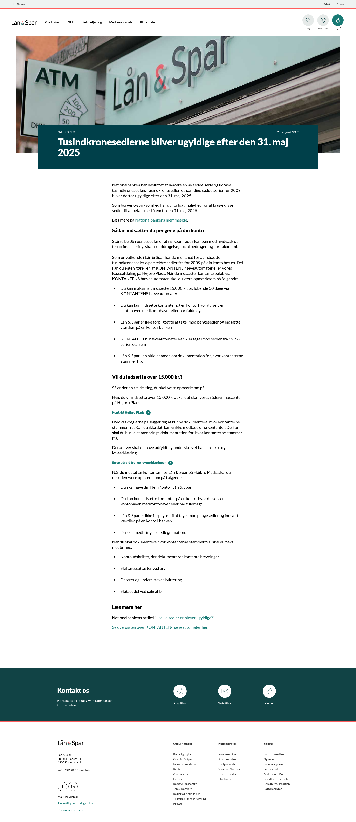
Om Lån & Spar (182, 759)
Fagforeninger (273, 788)
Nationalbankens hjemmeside (161, 219)
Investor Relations (184, 764)
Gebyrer (178, 779)
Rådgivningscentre (185, 784)
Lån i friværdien (274, 754)
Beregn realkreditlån (277, 784)
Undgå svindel (227, 764)
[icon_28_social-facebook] (62, 786)
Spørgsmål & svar (229, 769)
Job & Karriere (182, 788)
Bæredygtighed (183, 754)
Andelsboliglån (273, 774)
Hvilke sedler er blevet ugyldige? (184, 617)
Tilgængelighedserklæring (189, 798)
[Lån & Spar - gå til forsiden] (24, 22)
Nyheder (269, 759)
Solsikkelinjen (227, 759)
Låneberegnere (273, 764)
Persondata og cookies (72, 810)
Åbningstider (181, 774)
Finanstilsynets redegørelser (76, 803)
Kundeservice (227, 754)
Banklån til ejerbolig (276, 779)
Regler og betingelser (186, 793)
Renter (177, 769)
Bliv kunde (225, 779)
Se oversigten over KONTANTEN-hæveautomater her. (160, 627)
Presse (177, 803)
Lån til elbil (271, 769)
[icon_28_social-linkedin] (73, 786)
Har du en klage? (228, 774)
